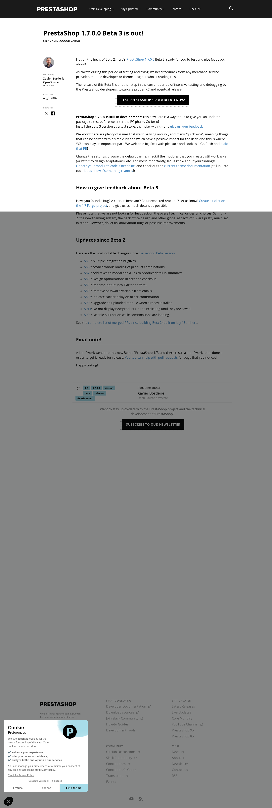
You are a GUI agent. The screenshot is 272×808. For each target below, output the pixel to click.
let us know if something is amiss (108, 170)
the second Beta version (157, 253)
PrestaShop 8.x (183, 736)
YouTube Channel (187, 724)
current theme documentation (187, 166)
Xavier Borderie (53, 78)
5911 (87, 309)
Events (111, 781)
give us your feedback (186, 126)
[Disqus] (136, 491)
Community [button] (155, 9)
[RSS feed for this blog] (140, 800)
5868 (87, 267)
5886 (87, 285)
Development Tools (120, 730)
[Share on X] (46, 113)
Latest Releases (183, 706)
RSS (174, 776)
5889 (87, 291)
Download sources (122, 712)
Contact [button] (176, 9)
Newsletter (180, 764)
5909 (87, 303)
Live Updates (181, 712)
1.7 (86, 388)
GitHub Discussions (123, 752)
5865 (87, 261)
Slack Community (121, 758)
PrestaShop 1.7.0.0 (140, 59)
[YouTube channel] (131, 800)
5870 (87, 273)
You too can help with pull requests (151, 357)
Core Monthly (182, 718)
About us (178, 758)
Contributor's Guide (121, 770)
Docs (197, 10)
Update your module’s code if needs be (105, 166)
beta (87, 393)
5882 (87, 279)
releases (99, 393)
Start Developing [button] (100, 9)
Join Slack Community (124, 718)
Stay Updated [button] (129, 9)
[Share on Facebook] (53, 114)
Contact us (180, 770)
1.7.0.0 (96, 388)
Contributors (118, 764)
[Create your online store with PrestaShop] (58, 704)
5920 (87, 315)
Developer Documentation (128, 706)
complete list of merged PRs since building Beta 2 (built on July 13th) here (142, 322)
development (85, 398)
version (109, 388)
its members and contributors (58, 716)
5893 (87, 297)
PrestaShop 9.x (183, 730)
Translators (117, 776)
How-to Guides (117, 724)
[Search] (231, 9)
